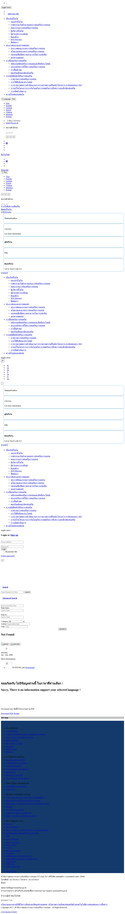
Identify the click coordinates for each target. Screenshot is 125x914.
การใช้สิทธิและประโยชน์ (21, 82)
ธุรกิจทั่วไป (10, 789)
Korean (9, 117)
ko (8, 379)
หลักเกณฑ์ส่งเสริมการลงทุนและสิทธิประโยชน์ (30, 64)
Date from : (5, 608)
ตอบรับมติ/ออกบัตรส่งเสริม (22, 73)
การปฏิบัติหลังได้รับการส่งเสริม (19, 76)
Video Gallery (11, 845)
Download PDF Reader (10, 713)
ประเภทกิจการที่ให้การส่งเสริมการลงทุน (28, 67)
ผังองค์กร (15, 37)
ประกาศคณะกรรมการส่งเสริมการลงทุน (28, 48)
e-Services (10, 853)
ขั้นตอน (9, 807)
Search (5, 587)
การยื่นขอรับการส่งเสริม (16, 61)
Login (4, 549)
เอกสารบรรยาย (12, 842)
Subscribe (5, 170)
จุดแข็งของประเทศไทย (15, 760)
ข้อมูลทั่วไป (11, 772)
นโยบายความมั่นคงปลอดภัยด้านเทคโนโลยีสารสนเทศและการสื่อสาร (77, 904)
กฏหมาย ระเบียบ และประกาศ (18, 813)
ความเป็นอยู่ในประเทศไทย (17, 769)
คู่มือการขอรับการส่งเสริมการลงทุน (21, 816)
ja (7, 377)
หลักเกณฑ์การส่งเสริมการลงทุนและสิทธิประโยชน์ (27, 804)
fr (7, 372)
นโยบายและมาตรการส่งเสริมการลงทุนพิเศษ (25, 797)
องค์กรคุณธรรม (13, 866)
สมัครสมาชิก (13, 14)
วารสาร (9, 848)
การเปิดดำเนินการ (18, 91)
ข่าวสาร (9, 824)
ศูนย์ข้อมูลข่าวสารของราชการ (19, 856)
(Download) (30, 667)
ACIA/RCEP (11, 862)
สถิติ (8, 836)
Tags (3, 626)
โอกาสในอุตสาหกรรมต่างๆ (17, 778)
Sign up (14, 535)
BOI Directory (16, 39)
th (8, 366)
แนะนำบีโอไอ (17, 22)
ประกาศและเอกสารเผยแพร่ (17, 45)
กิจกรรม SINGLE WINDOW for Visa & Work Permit (27, 830)
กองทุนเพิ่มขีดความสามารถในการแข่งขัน (29, 54)
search (27, 592)
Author (3, 624)
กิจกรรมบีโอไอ (12, 827)
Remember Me (11, 552)
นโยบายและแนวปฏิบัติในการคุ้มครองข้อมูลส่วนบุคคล (24, 904)
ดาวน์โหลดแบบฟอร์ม (15, 94)
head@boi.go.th (12, 123)
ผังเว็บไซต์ (5, 155)
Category (4, 621)
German (9, 108)
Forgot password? (8, 556)
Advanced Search (9, 598)
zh (8, 374)
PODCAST (10, 864)
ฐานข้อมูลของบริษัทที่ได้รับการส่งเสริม (22, 833)
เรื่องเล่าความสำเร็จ (14, 775)
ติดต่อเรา (14, 42)
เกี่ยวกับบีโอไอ (12, 19)
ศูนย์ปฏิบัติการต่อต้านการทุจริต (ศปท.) (22, 859)
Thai (7, 103)
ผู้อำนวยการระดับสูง (19, 34)
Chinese (9, 112)
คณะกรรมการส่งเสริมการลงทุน (24, 28)
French (8, 110)
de (8, 370)
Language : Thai (9, 99)
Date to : (4, 615)
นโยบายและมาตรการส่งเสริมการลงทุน (27, 51)
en (8, 368)
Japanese (9, 114)
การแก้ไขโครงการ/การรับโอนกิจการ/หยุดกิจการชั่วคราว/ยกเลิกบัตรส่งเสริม (43, 88)
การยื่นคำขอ (16, 70)
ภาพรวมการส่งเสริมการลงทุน (23, 79)
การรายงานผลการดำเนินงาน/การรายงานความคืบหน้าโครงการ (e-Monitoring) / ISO (46, 85)
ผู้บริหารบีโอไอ (17, 31)
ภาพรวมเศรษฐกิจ (13, 766)
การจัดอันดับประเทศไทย (16, 763)
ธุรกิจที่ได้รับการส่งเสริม (16, 786)
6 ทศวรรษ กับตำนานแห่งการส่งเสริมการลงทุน (30, 25)
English (9, 106)
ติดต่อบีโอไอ (11, 871)
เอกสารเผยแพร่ (17, 57)
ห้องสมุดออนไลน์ (13, 851)
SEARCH (62, 629)
